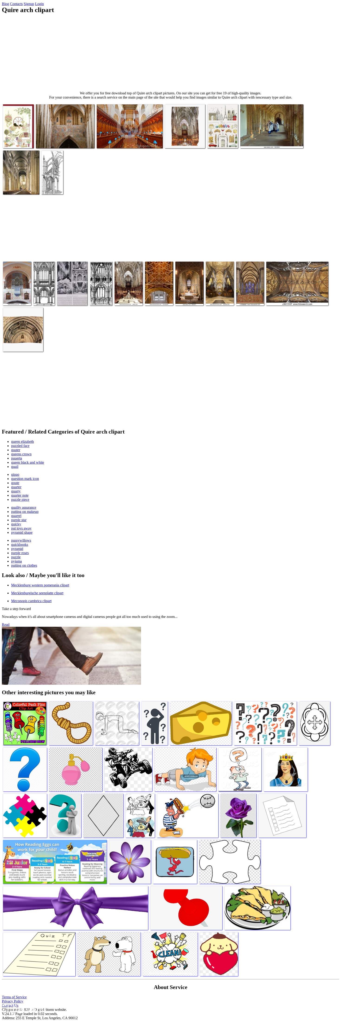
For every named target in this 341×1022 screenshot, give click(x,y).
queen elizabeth (22, 442)
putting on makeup (25, 512)
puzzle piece (20, 499)
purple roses (20, 553)
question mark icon (25, 479)
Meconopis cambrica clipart (31, 601)
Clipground (23, 1008)
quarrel (16, 516)
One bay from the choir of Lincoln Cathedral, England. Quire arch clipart (101, 290)
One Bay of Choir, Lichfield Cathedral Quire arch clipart (42, 290)
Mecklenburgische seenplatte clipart (37, 593)
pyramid (17, 549)
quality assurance (23, 507)
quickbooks (19, 544)
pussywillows (21, 540)
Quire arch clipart (15, 142)
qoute (15, 483)
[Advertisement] (170, 52)
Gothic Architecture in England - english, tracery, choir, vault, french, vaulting (72, 293)
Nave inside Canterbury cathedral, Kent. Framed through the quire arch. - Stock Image (187, 290)
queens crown (21, 454)
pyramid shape (21, 532)
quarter (16, 487)
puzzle (16, 557)
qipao (15, 474)
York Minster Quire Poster (183, 142)
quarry (16, 491)
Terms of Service (14, 997)
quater (15, 450)
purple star (18, 520)
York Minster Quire (129, 299)
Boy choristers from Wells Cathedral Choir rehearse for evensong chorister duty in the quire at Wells (269, 138)
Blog (5, 4)
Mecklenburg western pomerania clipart (40, 585)
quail (14, 467)
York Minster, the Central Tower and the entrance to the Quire (158, 293)
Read (6, 625)
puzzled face (20, 446)
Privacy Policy (12, 1001)
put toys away (21, 528)
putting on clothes (24, 565)
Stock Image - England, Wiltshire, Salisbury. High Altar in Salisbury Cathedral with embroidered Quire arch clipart (250, 288)
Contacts (16, 4)
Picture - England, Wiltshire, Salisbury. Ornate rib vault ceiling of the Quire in (293, 297)
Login (39, 4)
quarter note (20, 495)
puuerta (16, 458)
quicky (16, 524)
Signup (29, 4)
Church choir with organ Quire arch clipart (16, 295)
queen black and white (27, 462)
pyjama (16, 561)
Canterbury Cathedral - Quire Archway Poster (19, 343)
